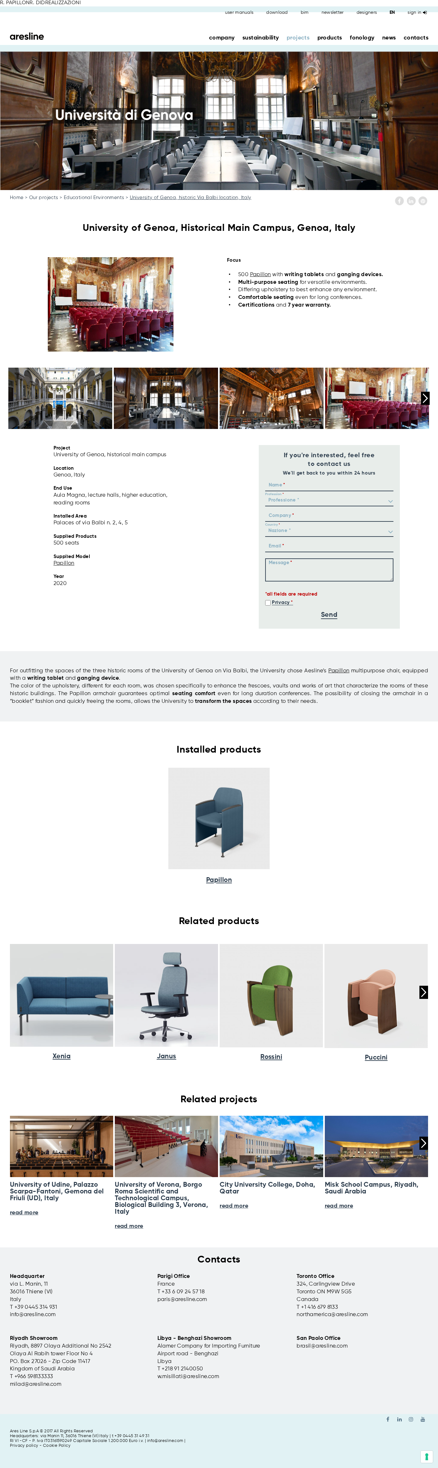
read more (129, 1226)
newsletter (333, 12)
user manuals (239, 12)
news (389, 38)
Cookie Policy (57, 1446)
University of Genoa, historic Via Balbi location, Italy (190, 197)
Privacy (281, 602)
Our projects (43, 197)
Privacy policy (24, 1446)
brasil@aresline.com (322, 1346)
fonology (362, 38)
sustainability (260, 38)
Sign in (414, 12)
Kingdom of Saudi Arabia (42, 1369)
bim (305, 12)
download (277, 12)
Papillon (260, 274)
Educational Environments (94, 197)
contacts (416, 38)
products (329, 38)
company (222, 38)
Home (17, 197)
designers (367, 12)
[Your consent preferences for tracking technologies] (427, 1457)
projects (298, 38)
